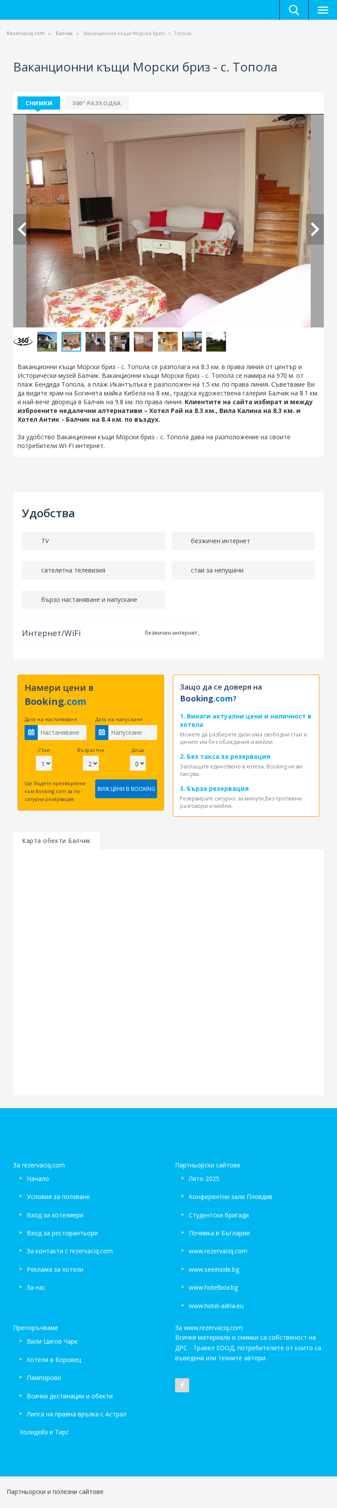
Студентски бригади (219, 1215)
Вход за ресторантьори (62, 1233)
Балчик (64, 33)
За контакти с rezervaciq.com (70, 1251)
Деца (138, 750)
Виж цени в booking (126, 789)
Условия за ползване (58, 1196)
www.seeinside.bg (214, 1269)
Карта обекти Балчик (56, 840)
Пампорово (44, 1377)
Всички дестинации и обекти (70, 1396)
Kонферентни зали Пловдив (230, 1196)
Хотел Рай (166, 410)
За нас (36, 1287)
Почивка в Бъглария (219, 1233)
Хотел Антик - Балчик (54, 419)
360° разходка (96, 103)
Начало (38, 1178)
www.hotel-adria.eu (216, 1306)
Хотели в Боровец (54, 1359)
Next (315, 229)
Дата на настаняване (51, 719)
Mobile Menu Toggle (322, 10)
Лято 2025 (204, 1178)
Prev (22, 229)
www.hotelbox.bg (213, 1287)
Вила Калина (240, 410)
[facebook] (182, 1385)
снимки (38, 103)
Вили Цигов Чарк (52, 1341)
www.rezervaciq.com (218, 1251)
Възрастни (90, 750)
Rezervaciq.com (26, 33)
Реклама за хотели (55, 1269)
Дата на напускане (119, 719)
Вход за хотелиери (55, 1215)
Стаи (44, 750)
